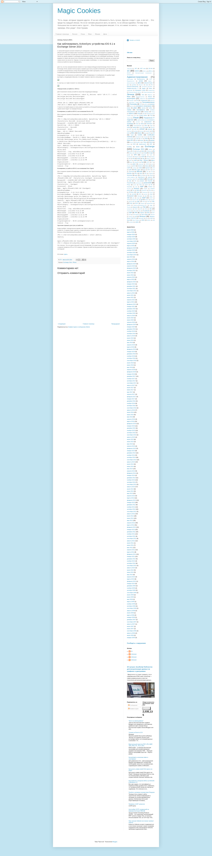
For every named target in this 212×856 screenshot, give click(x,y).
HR (129, 158)
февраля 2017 (131, 396)
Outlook (141, 179)
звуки (147, 84)
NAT (146, 173)
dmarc (142, 140)
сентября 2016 (131, 408)
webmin (131, 216)
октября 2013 (131, 482)
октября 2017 (131, 381)
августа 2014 (131, 462)
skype (151, 196)
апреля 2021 (131, 300)
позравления (144, 100)
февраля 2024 (131, 264)
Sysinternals (150, 203)
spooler (153, 199)
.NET (135, 68)
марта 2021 (130, 302)
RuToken (131, 192)
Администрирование (137, 77)
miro (147, 171)
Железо (141, 84)
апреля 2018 (131, 369)
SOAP (151, 198)
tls (140, 207)
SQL (138, 201)
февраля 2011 (131, 554)
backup (142, 131)
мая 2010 (130, 574)
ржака (128, 108)
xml (154, 220)
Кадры (144, 88)
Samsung (144, 192)
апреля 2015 (131, 446)
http (143, 158)
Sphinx (147, 199)
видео (150, 81)
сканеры (146, 111)
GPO (135, 155)
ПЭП (141, 104)
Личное (74, 34)
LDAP (128, 167)
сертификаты (140, 110)
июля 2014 (130, 464)
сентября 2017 (131, 383)
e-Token (144, 142)
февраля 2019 (131, 349)
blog (145, 133)
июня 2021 (130, 297)
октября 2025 (131, 239)
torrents (151, 207)
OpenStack (130, 179)
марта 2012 (130, 525)
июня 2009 (130, 597)
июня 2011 (130, 545)
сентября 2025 (131, 241)
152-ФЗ (150, 68)
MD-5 (149, 169)
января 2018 (131, 374)
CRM (137, 138)
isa (142, 162)
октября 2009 (131, 590)
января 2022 (131, 284)
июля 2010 (130, 570)
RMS (137, 190)
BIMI (128, 133)
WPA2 (143, 220)
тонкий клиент (143, 115)
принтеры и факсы (134, 102)
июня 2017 (130, 390)
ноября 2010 (131, 561)
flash (143, 151)
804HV (129, 73)
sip (146, 196)
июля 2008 (130, 613)
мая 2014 (130, 468)
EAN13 (151, 142)
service (145, 194)
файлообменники (142, 120)
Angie (140, 127)
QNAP (146, 184)
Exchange (66, 262)
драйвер (134, 84)
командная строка (140, 90)
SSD (144, 201)
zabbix (137, 222)
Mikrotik (139, 171)
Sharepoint (130, 196)
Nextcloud (129, 175)
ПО (137, 100)
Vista (139, 210)
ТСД (151, 115)
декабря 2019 (131, 329)
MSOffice (129, 173)
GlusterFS (139, 153)
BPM (149, 133)
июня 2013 (130, 491)
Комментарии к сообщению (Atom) (79, 327)
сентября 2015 (131, 435)
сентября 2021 (131, 291)
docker (152, 140)
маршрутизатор (140, 96)
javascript (141, 164)
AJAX (128, 127)
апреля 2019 (131, 345)
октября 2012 (131, 509)
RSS (150, 190)
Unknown (134, 654)
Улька (83, 34)
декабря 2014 (131, 453)
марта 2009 (130, 601)
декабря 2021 (131, 286)
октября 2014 (131, 457)
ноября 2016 (131, 403)
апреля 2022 (131, 277)
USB (146, 209)
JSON (147, 164)
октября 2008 (131, 606)
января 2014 (131, 475)
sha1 (151, 194)
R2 (151, 184)
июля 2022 (130, 273)
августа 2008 (131, 610)
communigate (130, 138)
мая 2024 (130, 257)
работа (146, 104)
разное (152, 104)
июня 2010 (130, 572)
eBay (128, 144)
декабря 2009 (131, 586)
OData (151, 175)
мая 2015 (130, 444)
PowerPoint (130, 182)
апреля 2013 (131, 496)
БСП (151, 79)
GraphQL (143, 154)
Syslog (128, 205)
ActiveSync (149, 123)
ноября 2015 (131, 430)
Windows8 (141, 218)
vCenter (129, 210)
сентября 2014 (131, 460)
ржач (135, 108)
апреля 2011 (131, 550)
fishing (138, 151)
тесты (134, 115)
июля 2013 (130, 489)
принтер (152, 100)
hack (151, 154)
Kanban (129, 166)
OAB (146, 175)
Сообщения (133, 705)
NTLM (141, 175)
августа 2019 (131, 336)
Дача (105, 34)
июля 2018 (130, 363)
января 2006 (131, 637)
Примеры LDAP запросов (137, 804)
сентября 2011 (131, 538)
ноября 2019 (131, 331)
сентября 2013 (131, 484)
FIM (133, 151)
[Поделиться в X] (81, 260)
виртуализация (131, 83)
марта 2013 (130, 498)
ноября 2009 (131, 588)
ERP (151, 144)
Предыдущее (115, 324)
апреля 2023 (131, 266)
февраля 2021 (131, 304)
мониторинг (131, 98)
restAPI (145, 188)
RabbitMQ (129, 186)
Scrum (151, 192)
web (130, 214)
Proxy (128, 184)
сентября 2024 (131, 255)
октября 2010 (131, 563)
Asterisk (150, 129)
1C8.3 (137, 71)
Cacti (132, 135)
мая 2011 (130, 547)
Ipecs (153, 160)
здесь (65, 254)
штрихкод (130, 123)
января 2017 (131, 399)
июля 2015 (130, 439)
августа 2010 (131, 568)
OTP (136, 179)
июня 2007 (130, 628)
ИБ (152, 84)
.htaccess (129, 68)
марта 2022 (130, 279)
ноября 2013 (131, 480)
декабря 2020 (131, 309)
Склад (153, 111)
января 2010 (131, 583)
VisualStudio (146, 210)
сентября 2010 (131, 565)
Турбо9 (129, 118)
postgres (142, 180)
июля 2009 (130, 595)
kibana (147, 166)
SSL (153, 201)
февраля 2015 (131, 448)
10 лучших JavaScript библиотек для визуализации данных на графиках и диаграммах (139, 669)
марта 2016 (130, 421)
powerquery (138, 182)
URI (141, 209)
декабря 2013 (131, 478)
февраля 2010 (131, 581)
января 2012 (131, 529)
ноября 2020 (131, 311)
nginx (136, 175)
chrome (145, 136)
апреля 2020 (131, 322)
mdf (154, 169)
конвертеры (151, 90)
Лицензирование (148, 92)
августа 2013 (131, 486)
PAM (153, 179)
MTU (135, 173)
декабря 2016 (131, 401)
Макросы (150, 94)
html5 (138, 158)
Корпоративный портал (135, 92)
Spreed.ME (132, 201)
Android (134, 127)
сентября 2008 (131, 608)
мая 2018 (130, 367)
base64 (148, 131)
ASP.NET (142, 129)
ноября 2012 (131, 507)
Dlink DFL (130, 140)
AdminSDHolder (138, 125)
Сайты (150, 108)
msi (152, 171)
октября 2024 (131, 252)
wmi (147, 218)
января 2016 (131, 426)
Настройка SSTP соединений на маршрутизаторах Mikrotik (139, 810)
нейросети (143, 98)
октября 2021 (131, 288)
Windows (142, 216)
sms (133, 198)
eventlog (129, 146)
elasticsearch (142, 144)
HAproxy (137, 156)
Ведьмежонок (130, 81)
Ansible (146, 127)
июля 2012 (130, 516)
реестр (132, 106)
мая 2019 (130, 342)
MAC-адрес (137, 169)
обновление (151, 98)
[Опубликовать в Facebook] (83, 260)
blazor (139, 133)
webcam (152, 214)
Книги (150, 88)
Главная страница (62, 34)
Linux (140, 168)
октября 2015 (131, 432)
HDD (148, 156)
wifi (136, 216)
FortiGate (148, 151)
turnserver (129, 209)
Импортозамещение (132, 86)
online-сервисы (131, 177)
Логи (143, 94)
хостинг (138, 121)
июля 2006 (130, 635)
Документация (148, 83)
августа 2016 (131, 410)
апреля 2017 (131, 394)
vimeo (134, 210)
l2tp (152, 166)
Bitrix (132, 133)
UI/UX (136, 209)
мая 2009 (130, 599)
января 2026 (131, 234)
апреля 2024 (131, 259)
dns (147, 140)
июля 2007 (130, 626)
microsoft (131, 171)
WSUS (148, 220)
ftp (154, 151)
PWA (140, 184)
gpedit (128, 154)
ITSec (128, 164)
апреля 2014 (131, 471)
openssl (150, 177)
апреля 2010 (131, 577)
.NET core (143, 68)
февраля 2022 (131, 282)
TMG (144, 207)
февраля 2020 (131, 324)
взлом (141, 81)
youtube (131, 222)
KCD (134, 166)
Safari (137, 192)
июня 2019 (130, 340)
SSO (131, 203)
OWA (148, 179)
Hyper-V (149, 158)
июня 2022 (130, 275)
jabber (134, 164)
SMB (128, 198)
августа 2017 (131, 385)
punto (134, 184)
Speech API (135, 199)
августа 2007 (131, 624)
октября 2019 (131, 333)
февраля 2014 (131, 473)
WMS (151, 218)
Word (128, 220)
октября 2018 (131, 358)
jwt (152, 164)
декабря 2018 (131, 354)
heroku (153, 156)
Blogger (115, 842)
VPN (135, 212)
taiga (151, 205)
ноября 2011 (131, 534)
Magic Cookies (79, 10)
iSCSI (148, 162)
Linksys (134, 167)
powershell (147, 183)
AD (128, 125)
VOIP (130, 212)
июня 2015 (130, 441)
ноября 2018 (131, 356)
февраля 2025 (131, 248)
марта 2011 (130, 552)
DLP (136, 140)
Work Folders (135, 220)
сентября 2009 (131, 592)
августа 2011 (131, 541)
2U (132, 651)
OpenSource (141, 177)
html (133, 158)
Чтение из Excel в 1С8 (136, 732)
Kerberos (140, 166)
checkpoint (138, 136)
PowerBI (150, 180)
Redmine (136, 188)
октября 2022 (131, 270)
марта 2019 (130, 347)
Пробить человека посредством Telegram (142, 792)
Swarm (142, 203)
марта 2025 (130, 245)
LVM (153, 167)
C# (154, 133)
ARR (135, 129)
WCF (153, 212)
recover (129, 188)
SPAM (128, 199)
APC (130, 129)
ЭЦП (137, 123)
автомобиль (130, 74)
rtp (154, 190)
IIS (154, 158)
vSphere (142, 212)
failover (150, 149)
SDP (128, 194)
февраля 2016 (131, 423)
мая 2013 (130, 493)
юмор (142, 123)
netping (151, 173)
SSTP (136, 203)
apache (153, 127)
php (130, 180)
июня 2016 (130, 414)
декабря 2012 (131, 504)
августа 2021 (131, 293)
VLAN (153, 210)
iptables (137, 162)
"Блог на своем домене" (136, 721)
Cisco (151, 136)
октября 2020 (131, 313)
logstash (147, 167)
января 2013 (131, 502)
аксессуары (130, 79)
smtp (138, 198)
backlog (136, 131)
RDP (141, 186)
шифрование (147, 121)
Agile (151, 125)
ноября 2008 (131, 604)
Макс (90, 34)
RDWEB (150, 186)
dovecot (132, 142)
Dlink (151, 138)
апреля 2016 (131, 419)
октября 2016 (131, 405)
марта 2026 (130, 232)
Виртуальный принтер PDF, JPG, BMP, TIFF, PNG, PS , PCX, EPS (140, 745)
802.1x (151, 71)
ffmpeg (129, 151)
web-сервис (144, 214)
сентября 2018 (131, 360)
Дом (128, 84)
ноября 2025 (131, 237)
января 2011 (131, 556)
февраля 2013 (131, 500)
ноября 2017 (131, 378)
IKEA (130, 160)
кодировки (129, 90)
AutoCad (129, 131)
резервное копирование (144, 106)
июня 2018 (130, 365)
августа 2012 (131, 514)
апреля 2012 (131, 523)
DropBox (138, 142)
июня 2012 (130, 518)
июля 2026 (130, 230)
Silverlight (139, 196)
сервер (129, 110)
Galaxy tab (131, 153)
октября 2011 (131, 536)
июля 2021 (130, 295)
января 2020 (131, 327)
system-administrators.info (140, 205)
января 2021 (131, 306)
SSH (148, 201)
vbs (151, 209)
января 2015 (131, 450)
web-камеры (136, 214)
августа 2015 (131, 437)
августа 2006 (131, 633)
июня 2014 (130, 466)
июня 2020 (130, 320)
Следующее (62, 324)
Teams (128, 207)
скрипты (131, 113)
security (134, 194)
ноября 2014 (131, 455)
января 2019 (131, 351)
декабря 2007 (131, 619)
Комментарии (134, 709)
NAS (141, 173)
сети (139, 111)
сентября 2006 (131, 631)
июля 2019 (130, 338)
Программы (133, 104)
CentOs (140, 135)
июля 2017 (130, 387)
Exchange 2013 (138, 149)
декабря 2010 (131, 559)
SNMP (144, 198)
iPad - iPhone (72, 262)
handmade (129, 156)
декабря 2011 (131, 532)
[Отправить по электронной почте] (77, 260)
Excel (137, 146)
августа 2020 (131, 315)
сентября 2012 (131, 511)
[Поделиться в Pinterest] (85, 260)
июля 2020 (130, 318)
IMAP (135, 160)
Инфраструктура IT (133, 88)
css (141, 138)
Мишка (97, 34)
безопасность (141, 79)
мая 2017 (130, 392)
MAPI (144, 169)
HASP (142, 156)
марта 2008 (130, 615)
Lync (130, 169)
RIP (133, 190)
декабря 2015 (131, 428)
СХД (143, 113)
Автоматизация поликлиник (143, 73)
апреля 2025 (131, 243)
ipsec (131, 162)
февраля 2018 (131, 372)
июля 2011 (130, 543)
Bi (152, 131)
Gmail (145, 153)
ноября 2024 (131, 250)
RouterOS (144, 190)
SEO (140, 194)
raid (136, 186)
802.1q (145, 71)
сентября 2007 (131, 622)
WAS (148, 212)
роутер (144, 108)
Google (151, 153)
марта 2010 (130, 579)
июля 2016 (130, 412)
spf (142, 199)
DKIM (146, 138)
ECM (134, 144)
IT (152, 162)
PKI (135, 180)
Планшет (131, 100)
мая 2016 (130, 417)
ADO (145, 125)
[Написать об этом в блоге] (79, 260)
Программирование (148, 102)
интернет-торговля (147, 86)
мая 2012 (130, 520)
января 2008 (131, 617)
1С (128, 71)
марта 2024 (130, 261)
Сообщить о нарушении (136, 643)
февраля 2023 (131, 268)
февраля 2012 (131, 527)
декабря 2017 (131, 376)
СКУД (138, 113)
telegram (134, 207)
